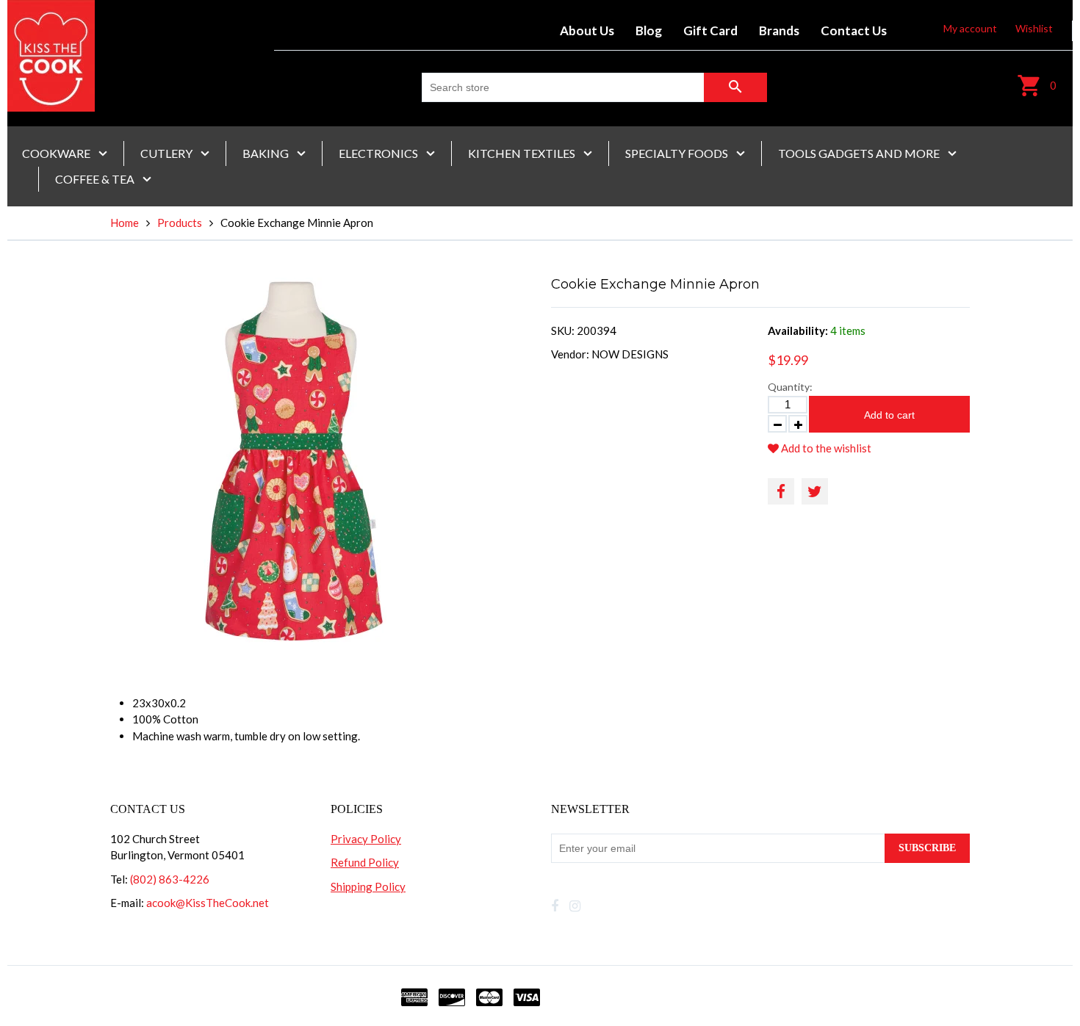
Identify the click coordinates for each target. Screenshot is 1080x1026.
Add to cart (889, 415)
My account (970, 28)
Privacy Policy (366, 838)
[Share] (781, 491)
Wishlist (1034, 28)
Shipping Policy (368, 886)
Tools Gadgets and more (860, 153)
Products (179, 222)
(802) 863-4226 (169, 879)
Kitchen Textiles (522, 153)
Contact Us (854, 30)
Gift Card (710, 30)
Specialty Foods (677, 153)
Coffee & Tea (96, 179)
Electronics (379, 153)
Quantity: (790, 386)
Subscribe (927, 847)
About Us (587, 30)
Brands (779, 30)
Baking (266, 153)
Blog (649, 30)
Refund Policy (365, 862)
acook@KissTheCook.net (207, 902)
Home (124, 222)
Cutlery (167, 153)
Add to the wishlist (825, 448)
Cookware (57, 153)
